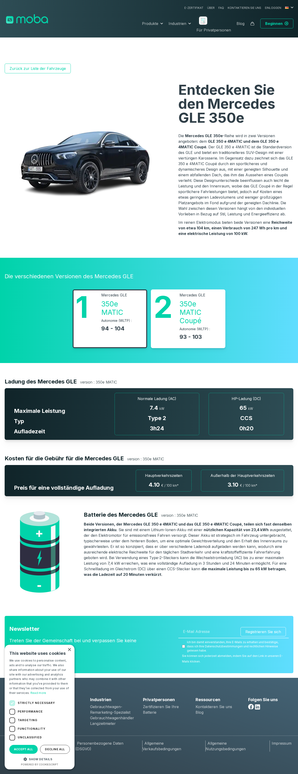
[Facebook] (251, 707)
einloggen (273, 8)
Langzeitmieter (103, 723)
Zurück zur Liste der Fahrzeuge (38, 68)
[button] (39, 759)
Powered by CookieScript (39, 764)
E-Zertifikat (193, 8)
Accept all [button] (23, 749)
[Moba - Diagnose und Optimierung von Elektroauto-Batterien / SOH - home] (27, 19)
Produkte (150, 23)
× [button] (69, 650)
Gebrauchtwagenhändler (112, 718)
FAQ (221, 8)
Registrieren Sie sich (263, 631)
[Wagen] (252, 23)
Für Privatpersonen (213, 30)
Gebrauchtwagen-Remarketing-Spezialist (110, 709)
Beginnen (274, 23)
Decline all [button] (55, 749)
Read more (38, 693)
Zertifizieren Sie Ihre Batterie (161, 709)
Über (211, 8)
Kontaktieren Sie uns (244, 8)
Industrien (177, 23)
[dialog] (39, 707)
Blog (240, 23)
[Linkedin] (257, 707)
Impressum (281, 743)
